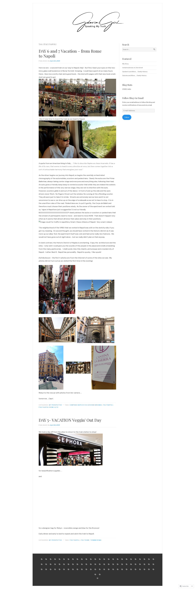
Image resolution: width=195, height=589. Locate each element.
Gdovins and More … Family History (134, 75)
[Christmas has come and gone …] (77, 569)
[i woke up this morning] (144, 564)
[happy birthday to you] (81, 564)
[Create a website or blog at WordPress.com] (97, 578)
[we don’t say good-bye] (144, 569)
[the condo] (117, 559)
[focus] (113, 559)
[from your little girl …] (95, 569)
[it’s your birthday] (126, 564)
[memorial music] (68, 564)
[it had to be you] (99, 574)
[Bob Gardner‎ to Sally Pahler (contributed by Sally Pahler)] (86, 569)
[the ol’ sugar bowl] (135, 569)
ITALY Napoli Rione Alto (48, 407)
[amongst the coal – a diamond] (122, 569)
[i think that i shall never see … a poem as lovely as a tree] (95, 559)
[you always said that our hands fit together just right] (81, 559)
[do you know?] (41, 569)
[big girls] (135, 559)
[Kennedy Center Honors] (108, 559)
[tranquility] (122, 559)
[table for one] (77, 564)
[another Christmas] (108, 564)
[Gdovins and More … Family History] (46, 559)
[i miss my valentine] (113, 564)
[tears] (99, 559)
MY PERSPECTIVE (55, 405)
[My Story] (55, 559)
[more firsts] (126, 559)
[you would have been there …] (131, 559)
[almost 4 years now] (108, 569)
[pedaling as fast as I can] (50, 569)
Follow (127, 117)
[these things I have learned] (72, 564)
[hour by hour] (72, 559)
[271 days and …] (86, 564)
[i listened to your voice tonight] (64, 569)
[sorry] (144, 559)
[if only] (148, 564)
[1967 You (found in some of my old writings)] (55, 569)
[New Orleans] (131, 569)
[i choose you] (153, 569)
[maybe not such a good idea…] (135, 564)
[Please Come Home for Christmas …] (104, 559)
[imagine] (90, 569)
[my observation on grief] (90, 559)
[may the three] (55, 564)
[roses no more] (46, 564)
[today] (59, 569)
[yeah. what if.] (139, 564)
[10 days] (59, 559)
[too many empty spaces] (90, 564)
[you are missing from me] (148, 569)
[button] (57, 289)
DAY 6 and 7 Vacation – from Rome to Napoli (70, 53)
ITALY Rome (85, 540)
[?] (139, 559)
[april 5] (139, 569)
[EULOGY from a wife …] (64, 564)
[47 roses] (46, 569)
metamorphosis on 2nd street (132, 68)
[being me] (50, 564)
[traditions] (86, 559)
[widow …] (117, 564)
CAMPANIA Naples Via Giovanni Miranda (86, 405)
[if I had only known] (122, 564)
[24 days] (95, 564)
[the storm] (68, 569)
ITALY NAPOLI (108, 405)
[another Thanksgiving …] (72, 569)
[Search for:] (139, 50)
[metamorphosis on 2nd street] (50, 559)
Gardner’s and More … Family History (134, 72)
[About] (64, 559)
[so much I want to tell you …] (77, 559)
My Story (125, 64)
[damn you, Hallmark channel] (104, 569)
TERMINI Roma (95, 540)
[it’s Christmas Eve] (153, 564)
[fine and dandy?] (117, 569)
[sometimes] (81, 569)
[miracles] (99, 564)
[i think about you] (99, 569)
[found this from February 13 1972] (131, 564)
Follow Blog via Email (133, 98)
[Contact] (68, 559)
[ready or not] (153, 559)
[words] (148, 559)
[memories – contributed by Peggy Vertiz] (126, 569)
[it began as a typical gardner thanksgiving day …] (104, 564)
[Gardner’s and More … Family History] (41, 559)
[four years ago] (113, 569)
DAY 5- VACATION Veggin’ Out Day (70, 420)
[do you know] (59, 564)
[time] (41, 564)
